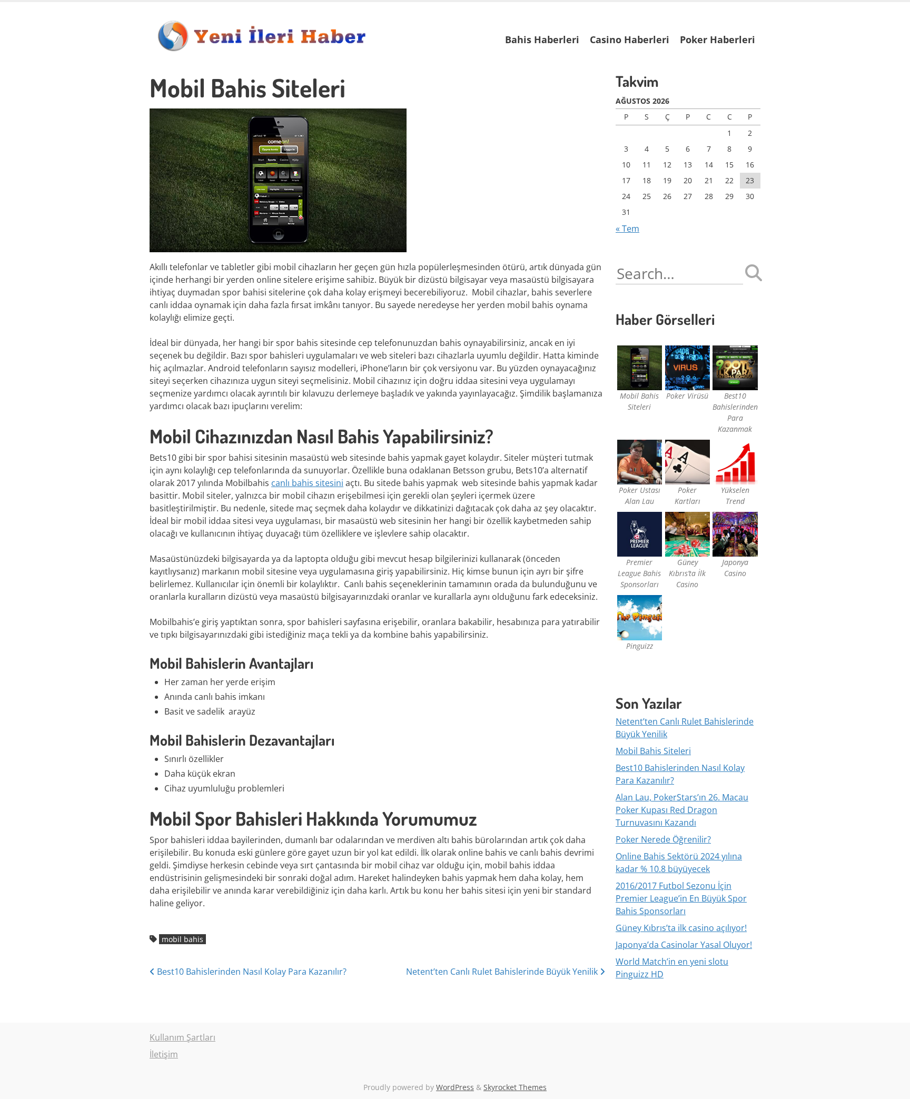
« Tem (627, 228)
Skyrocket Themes (515, 1087)
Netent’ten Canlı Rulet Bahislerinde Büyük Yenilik (503, 971)
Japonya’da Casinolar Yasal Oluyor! (684, 945)
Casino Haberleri (629, 39)
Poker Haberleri (717, 39)
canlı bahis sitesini (307, 483)
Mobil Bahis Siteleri (653, 751)
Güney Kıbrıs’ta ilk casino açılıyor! (681, 928)
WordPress (455, 1087)
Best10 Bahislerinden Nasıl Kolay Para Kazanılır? (251, 971)
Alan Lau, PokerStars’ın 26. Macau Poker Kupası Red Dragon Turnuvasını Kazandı (682, 809)
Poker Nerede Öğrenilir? (663, 839)
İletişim (164, 1054)
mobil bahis (182, 939)
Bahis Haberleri (542, 39)
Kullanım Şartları (182, 1037)
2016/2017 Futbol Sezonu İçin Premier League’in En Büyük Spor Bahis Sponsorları (681, 898)
